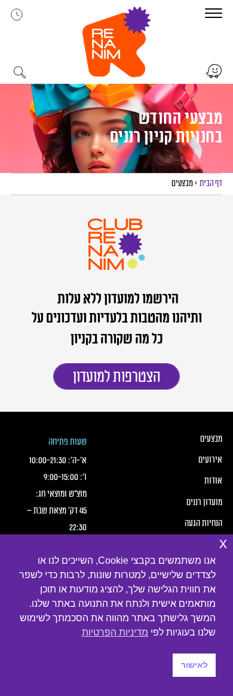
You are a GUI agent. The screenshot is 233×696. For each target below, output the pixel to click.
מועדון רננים (204, 502)
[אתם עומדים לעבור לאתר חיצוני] (214, 71)
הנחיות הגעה (203, 523)
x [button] (223, 543)
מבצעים (211, 439)
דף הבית (211, 183)
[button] (116, 42)
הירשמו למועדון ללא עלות (117, 299)
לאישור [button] (194, 665)
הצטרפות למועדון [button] (117, 377)
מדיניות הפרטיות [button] (115, 632)
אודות (213, 481)
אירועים (210, 460)
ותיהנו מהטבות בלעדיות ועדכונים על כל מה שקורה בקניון (117, 329)
